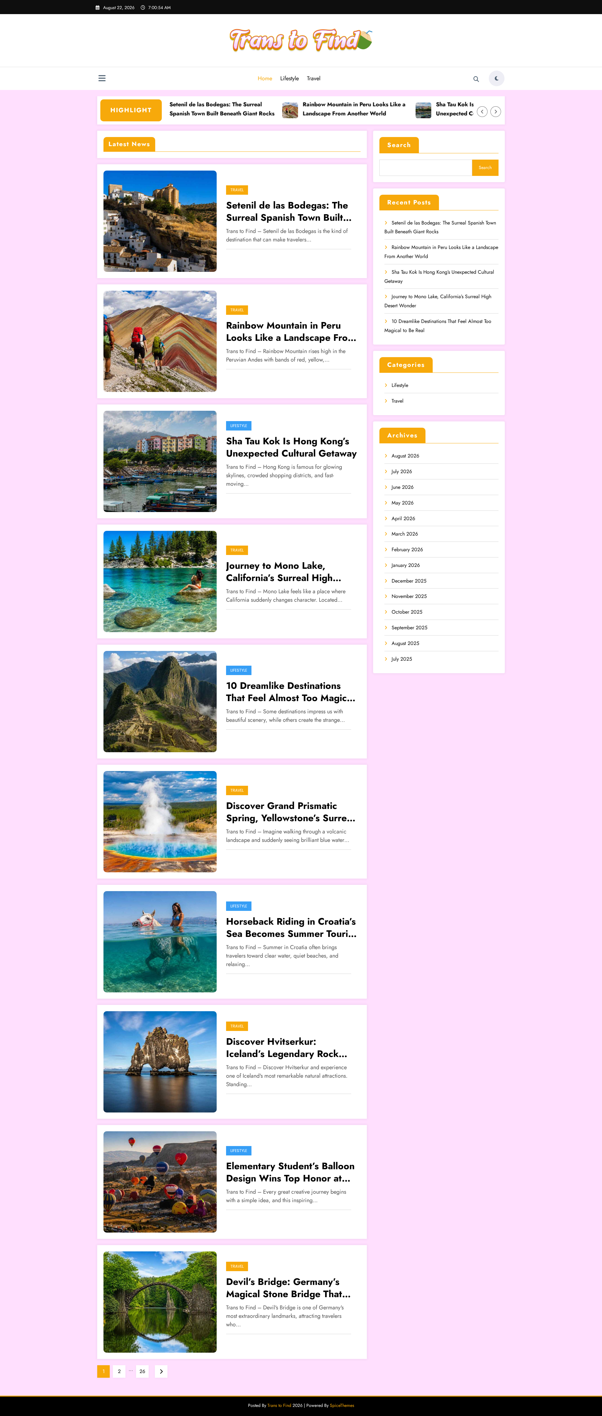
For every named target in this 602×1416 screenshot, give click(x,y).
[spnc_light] (496, 78)
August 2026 (405, 455)
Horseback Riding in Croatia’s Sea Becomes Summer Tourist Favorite (291, 927)
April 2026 (403, 518)
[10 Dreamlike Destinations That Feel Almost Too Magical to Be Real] (160, 701)
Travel (313, 78)
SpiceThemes (342, 1405)
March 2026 (405, 533)
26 (142, 1371)
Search (399, 145)
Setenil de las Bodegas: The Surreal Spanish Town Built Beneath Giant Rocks (186, 109)
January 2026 (406, 565)
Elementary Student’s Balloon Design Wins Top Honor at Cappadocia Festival (290, 1172)
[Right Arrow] (496, 112)
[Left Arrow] (482, 112)
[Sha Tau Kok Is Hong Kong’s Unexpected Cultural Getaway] (160, 460)
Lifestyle (289, 78)
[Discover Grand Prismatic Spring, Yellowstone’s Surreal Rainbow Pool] (160, 821)
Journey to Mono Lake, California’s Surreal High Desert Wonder (279, 571)
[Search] (476, 79)
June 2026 (403, 487)
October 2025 (407, 612)
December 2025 (409, 580)
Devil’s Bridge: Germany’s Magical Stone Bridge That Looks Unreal (284, 1288)
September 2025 (409, 627)
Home (265, 78)
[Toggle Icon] (102, 79)
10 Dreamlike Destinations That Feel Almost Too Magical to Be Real (290, 691)
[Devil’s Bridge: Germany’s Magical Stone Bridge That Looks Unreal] (160, 1301)
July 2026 (402, 471)
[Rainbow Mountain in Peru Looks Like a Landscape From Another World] (160, 340)
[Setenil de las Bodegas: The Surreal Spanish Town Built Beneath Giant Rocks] (160, 220)
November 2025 (409, 596)
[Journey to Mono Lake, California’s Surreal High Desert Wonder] (160, 580)
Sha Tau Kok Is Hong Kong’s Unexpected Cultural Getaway (439, 109)
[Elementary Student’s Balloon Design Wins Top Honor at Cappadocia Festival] (160, 1181)
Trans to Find (279, 1405)
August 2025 (405, 643)
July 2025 (402, 659)
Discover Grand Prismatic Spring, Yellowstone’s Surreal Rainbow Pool (290, 812)
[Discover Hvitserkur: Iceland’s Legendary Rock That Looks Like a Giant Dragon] (160, 1061)
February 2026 (407, 549)
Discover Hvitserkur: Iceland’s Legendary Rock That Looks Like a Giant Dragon (282, 1047)
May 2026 (403, 502)
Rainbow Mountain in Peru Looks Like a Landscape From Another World (318, 109)
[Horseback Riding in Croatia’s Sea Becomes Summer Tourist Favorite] (160, 941)
